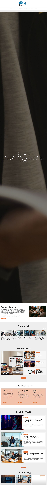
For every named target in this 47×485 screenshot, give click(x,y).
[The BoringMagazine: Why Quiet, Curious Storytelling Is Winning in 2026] (29, 355)
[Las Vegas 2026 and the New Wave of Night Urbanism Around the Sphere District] (29, 363)
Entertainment (15, 8)
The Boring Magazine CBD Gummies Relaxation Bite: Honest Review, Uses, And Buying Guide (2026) (39, 338)
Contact (36, 8)
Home (11, 8)
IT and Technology (26, 8)
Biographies (20, 8)
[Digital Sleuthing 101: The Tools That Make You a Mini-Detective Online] (29, 371)
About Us (32, 8)
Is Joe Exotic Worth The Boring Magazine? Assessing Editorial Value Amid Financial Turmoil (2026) (17, 338)
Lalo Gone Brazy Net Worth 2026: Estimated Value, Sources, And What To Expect (29, 338)
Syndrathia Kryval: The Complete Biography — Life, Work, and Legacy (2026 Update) (32, 438)
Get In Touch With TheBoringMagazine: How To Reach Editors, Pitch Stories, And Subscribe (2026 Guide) (6, 338)
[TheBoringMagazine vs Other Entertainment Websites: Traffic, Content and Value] (12, 363)
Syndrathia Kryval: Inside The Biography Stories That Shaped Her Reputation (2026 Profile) (33, 420)
